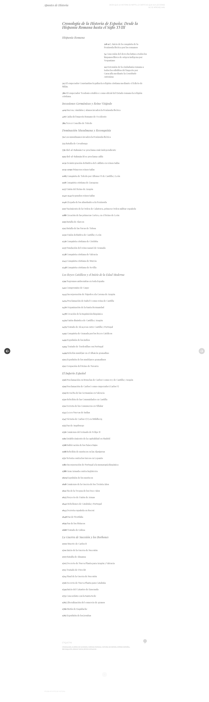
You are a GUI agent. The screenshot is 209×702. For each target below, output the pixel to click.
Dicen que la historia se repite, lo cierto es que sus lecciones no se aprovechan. (137, 6)
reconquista (67, 649)
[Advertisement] (83, 60)
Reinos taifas (78, 649)
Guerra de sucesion (80, 647)
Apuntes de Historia (56, 5)
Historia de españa (109, 647)
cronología (66, 647)
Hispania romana (94, 647)
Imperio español (123, 647)
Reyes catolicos (90, 649)
